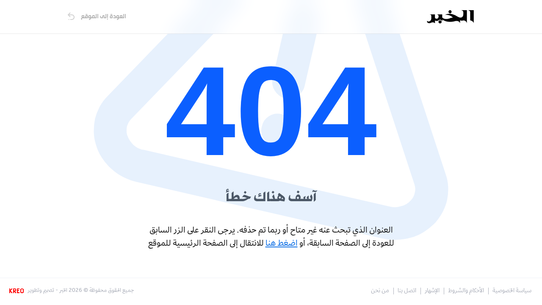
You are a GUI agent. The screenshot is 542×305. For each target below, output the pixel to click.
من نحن (380, 291)
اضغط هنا (281, 244)
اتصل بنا (407, 291)
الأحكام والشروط (466, 291)
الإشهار (432, 291)
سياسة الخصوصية (511, 291)
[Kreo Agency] (17, 291)
